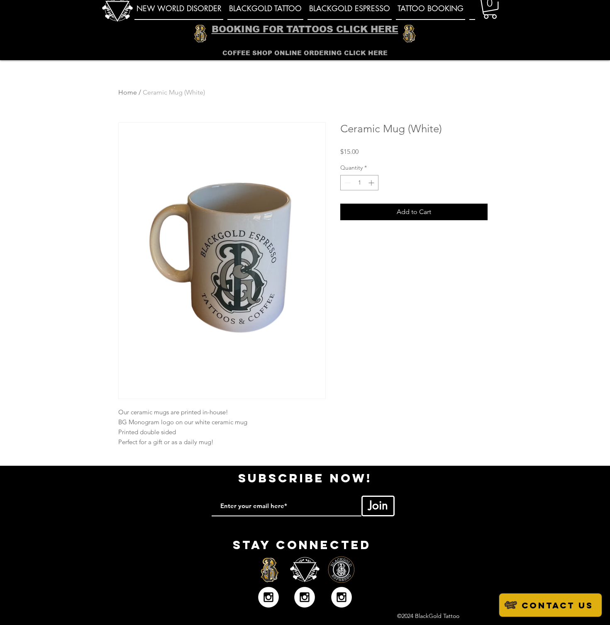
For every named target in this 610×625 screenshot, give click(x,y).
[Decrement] (347, 182)
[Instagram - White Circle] (268, 597)
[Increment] (372, 182)
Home (127, 92)
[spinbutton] (359, 182)
